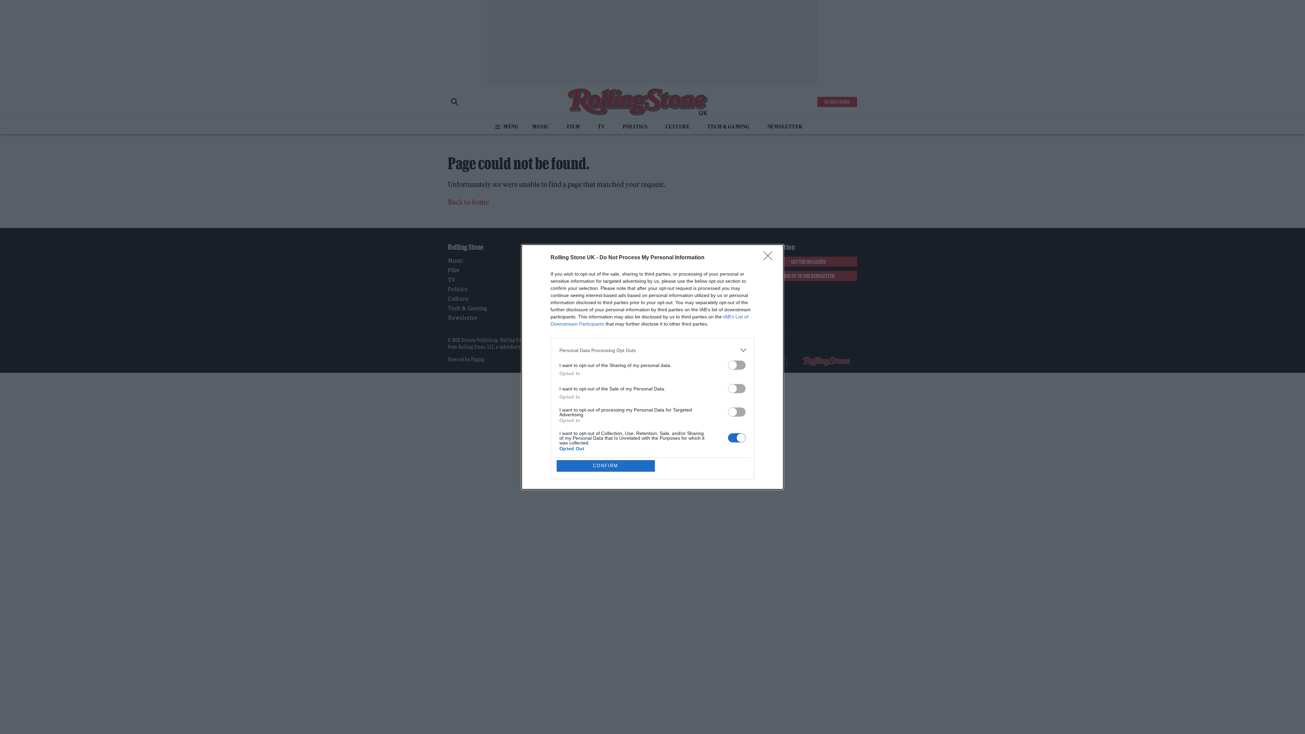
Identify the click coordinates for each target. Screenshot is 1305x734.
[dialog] (652, 367)
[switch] (737, 365)
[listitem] (652, 350)
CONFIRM (605, 465)
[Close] (770, 257)
